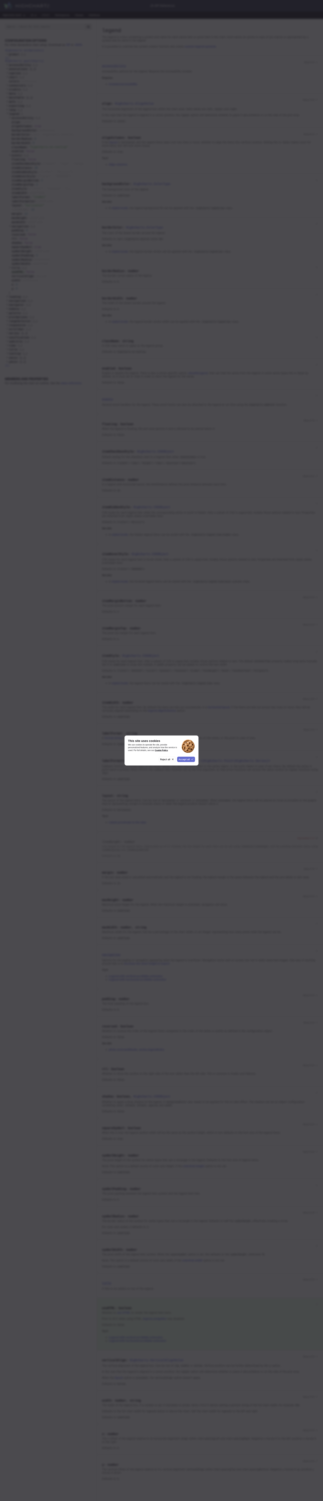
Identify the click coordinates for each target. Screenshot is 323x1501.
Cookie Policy (161, 750)
